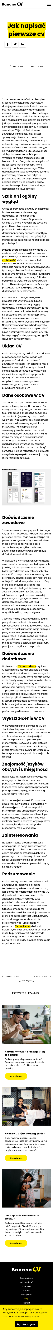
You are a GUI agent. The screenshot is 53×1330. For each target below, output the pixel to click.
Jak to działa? (26, 1282)
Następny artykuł (36, 66)
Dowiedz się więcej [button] (28, 1316)
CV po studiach (27, 666)
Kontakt (26, 1303)
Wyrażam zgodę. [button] (26, 1324)
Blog (26, 1298)
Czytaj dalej (16, 1076)
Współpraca (26, 1294)
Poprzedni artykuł (16, 66)
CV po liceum (22, 926)
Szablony (26, 1286)
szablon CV (9, 260)
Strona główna (26, 1278)
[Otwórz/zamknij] (49, 4)
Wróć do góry (26, 980)
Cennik (26, 1290)
